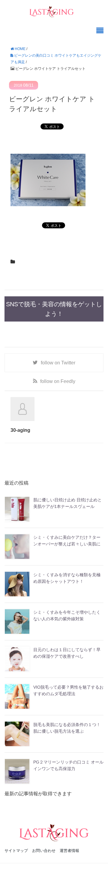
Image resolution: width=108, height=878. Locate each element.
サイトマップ (16, 850)
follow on (58, 362)
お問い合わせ (44, 850)
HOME (20, 49)
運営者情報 (69, 850)
